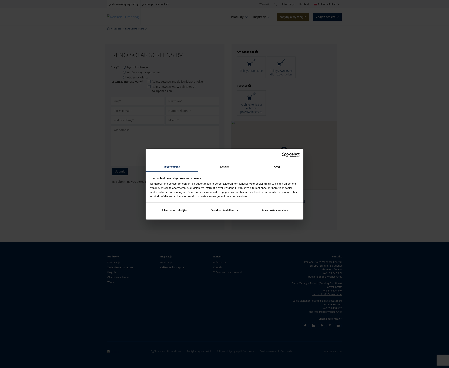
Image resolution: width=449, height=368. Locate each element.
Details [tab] (224, 166)
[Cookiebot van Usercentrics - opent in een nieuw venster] (284, 155)
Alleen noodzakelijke (174, 210)
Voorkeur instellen (222, 210)
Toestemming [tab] (171, 166)
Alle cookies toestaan (275, 210)
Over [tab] (277, 166)
